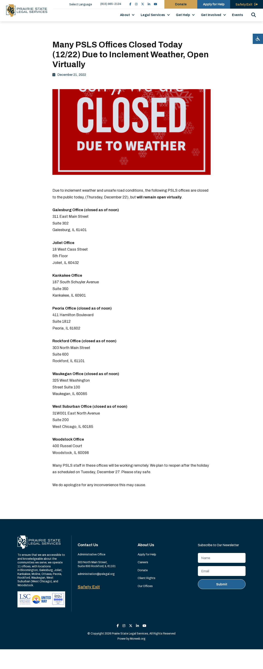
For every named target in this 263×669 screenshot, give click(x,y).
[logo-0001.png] (26, 10)
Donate (181, 4)
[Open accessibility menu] (258, 39)
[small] (130, 4)
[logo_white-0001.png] (39, 542)
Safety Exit (89, 587)
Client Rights (146, 578)
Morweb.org (137, 638)
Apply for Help (214, 4)
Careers (143, 562)
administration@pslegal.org (96, 574)
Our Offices (145, 586)
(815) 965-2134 (110, 4)
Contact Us (88, 545)
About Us (146, 545)
